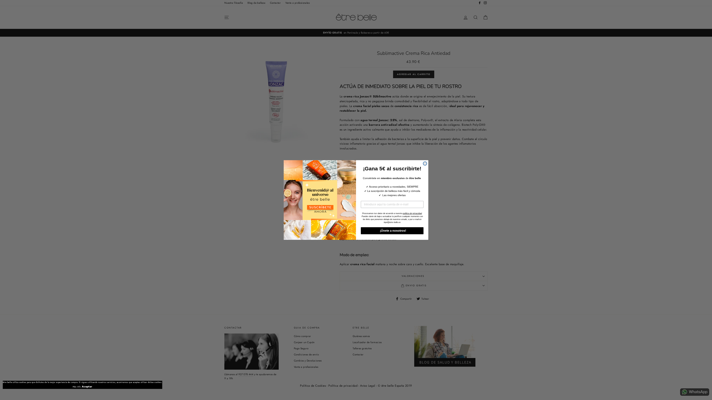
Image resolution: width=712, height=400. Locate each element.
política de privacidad (412, 213)
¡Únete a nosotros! (392, 230)
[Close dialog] (425, 163)
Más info (77, 386)
